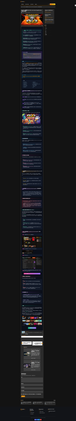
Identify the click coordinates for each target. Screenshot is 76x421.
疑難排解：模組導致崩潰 (34, 85)
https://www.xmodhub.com (48, 12)
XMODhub (22, 4)
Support (36, 4)
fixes (45, 26)
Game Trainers (27, 4)
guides (46, 28)
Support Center (41, 411)
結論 (33, 87)
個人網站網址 (22, 390)
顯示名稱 (22, 383)
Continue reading (33, 358)
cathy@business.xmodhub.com (52, 411)
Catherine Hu (23, 12)
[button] (54, 400)
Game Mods (32, 4)
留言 (22, 377)
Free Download (52, 4)
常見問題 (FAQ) (33, 86)
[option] (26, 403)
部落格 (26, 12)
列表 (45, 31)
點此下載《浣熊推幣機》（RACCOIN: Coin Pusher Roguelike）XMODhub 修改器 (32, 273)
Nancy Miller (33, 349)
